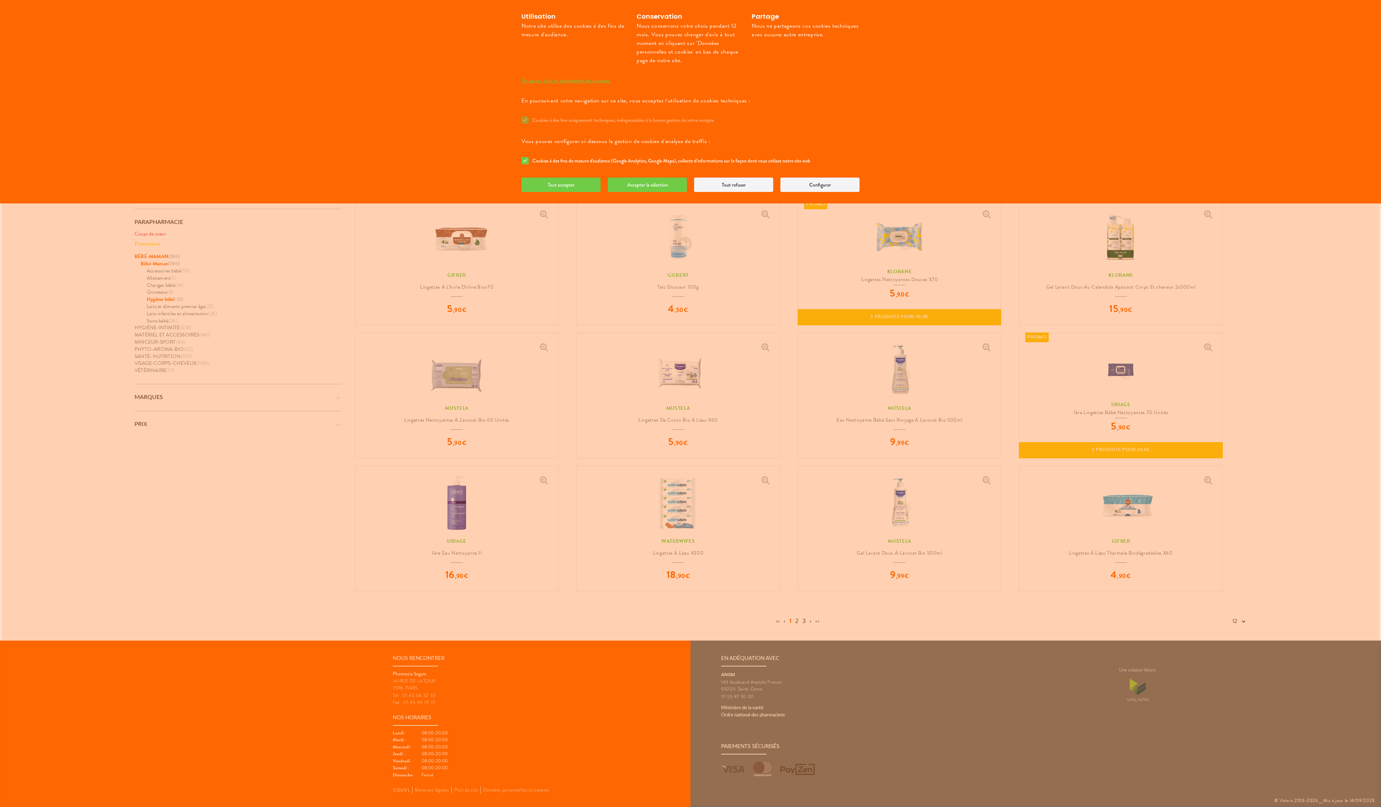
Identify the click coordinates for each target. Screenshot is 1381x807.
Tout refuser (734, 184)
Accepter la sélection (647, 184)
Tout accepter (561, 184)
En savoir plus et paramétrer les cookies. (566, 80)
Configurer (820, 184)
